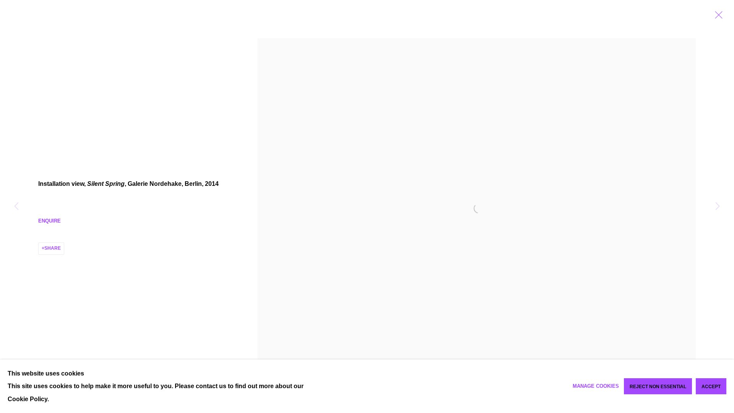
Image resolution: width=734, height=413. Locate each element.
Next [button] (717, 206)
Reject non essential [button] (658, 386)
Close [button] (717, 17)
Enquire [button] (49, 221)
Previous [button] (16, 206)
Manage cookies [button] (596, 386)
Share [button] (52, 248)
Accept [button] (711, 386)
